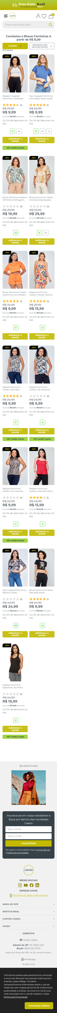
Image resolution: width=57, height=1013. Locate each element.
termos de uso (43, 850)
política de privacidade (17, 852)
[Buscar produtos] (50, 24)
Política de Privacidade (16, 997)
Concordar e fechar (39, 1005)
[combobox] (28, 24)
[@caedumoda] (28, 787)
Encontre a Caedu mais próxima (30, 895)
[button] (6, 16)
